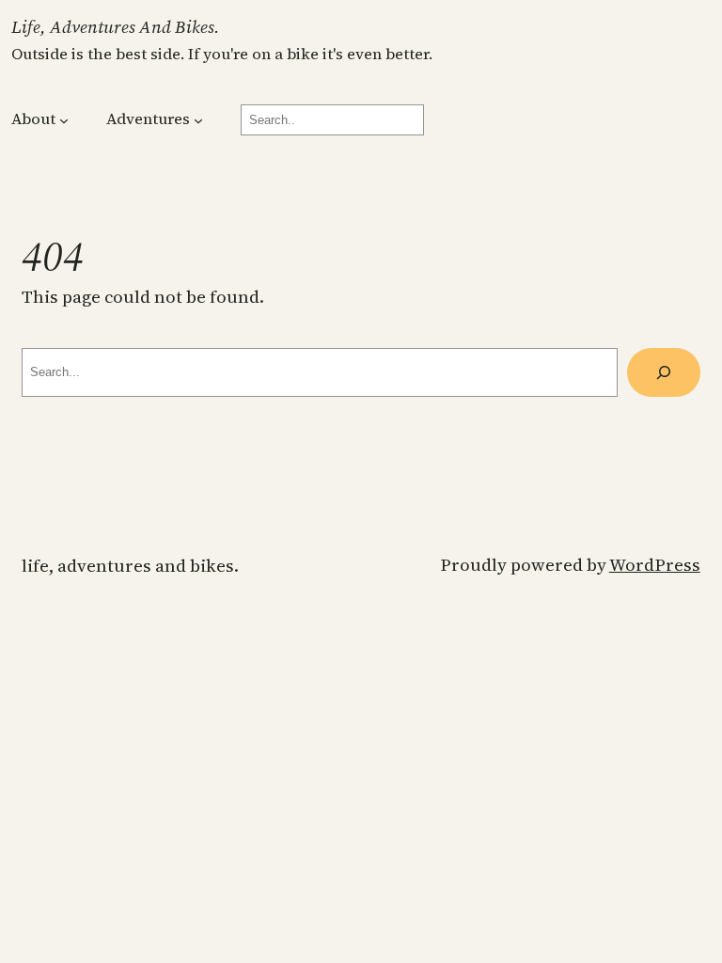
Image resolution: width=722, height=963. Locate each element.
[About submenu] (64, 120)
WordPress (654, 564)
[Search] (663, 373)
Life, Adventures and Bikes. (115, 27)
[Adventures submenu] (198, 120)
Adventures (148, 119)
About (33, 119)
